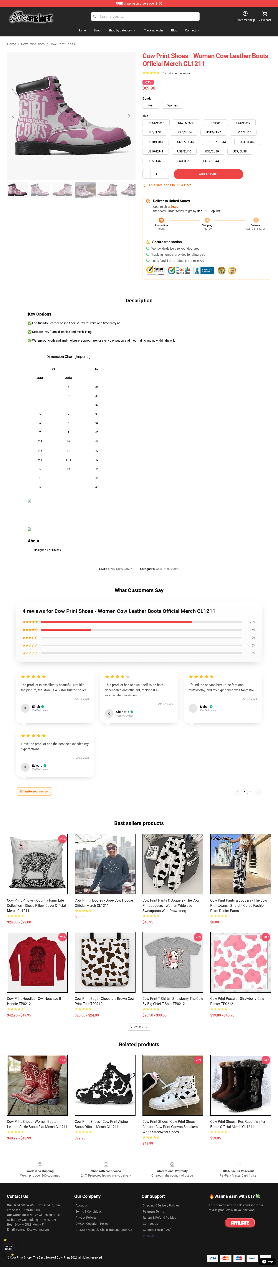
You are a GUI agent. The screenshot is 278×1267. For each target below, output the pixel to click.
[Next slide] (128, 116)
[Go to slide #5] (107, 190)
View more (139, 1026)
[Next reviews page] (258, 792)
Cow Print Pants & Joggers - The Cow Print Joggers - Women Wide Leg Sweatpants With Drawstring (170, 905)
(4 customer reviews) (176, 73)
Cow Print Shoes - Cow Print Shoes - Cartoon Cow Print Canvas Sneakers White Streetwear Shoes (170, 1127)
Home (11, 44)
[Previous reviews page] (237, 792)
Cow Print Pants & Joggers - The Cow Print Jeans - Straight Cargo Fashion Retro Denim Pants (238, 905)
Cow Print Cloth (33, 44)
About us (82, 1205)
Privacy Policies (86, 1217)
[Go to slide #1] (17, 190)
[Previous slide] (13, 116)
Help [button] (270, 1261)
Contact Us (150, 1223)
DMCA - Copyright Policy (92, 1223)
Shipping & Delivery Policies (161, 1205)
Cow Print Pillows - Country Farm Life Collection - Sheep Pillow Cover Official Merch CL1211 (36, 905)
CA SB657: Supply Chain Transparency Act (104, 1229)
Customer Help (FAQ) (157, 1229)
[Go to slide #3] (62, 190)
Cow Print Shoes (62, 44)
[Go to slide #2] (40, 190)
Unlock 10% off (9, 1248)
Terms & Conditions (89, 1211)
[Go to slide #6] (130, 190)
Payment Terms (153, 1211)
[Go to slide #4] (85, 190)
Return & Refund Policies (159, 1217)
